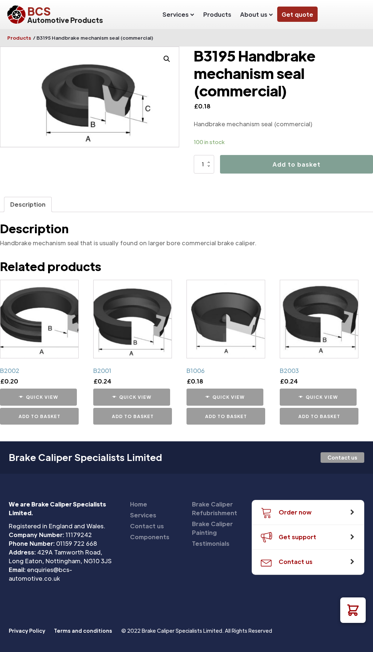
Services (175, 14)
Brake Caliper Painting (212, 528)
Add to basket (296, 164)
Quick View (42, 397)
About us (253, 14)
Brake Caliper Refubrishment (214, 508)
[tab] (28, 204)
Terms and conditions (83, 630)
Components (149, 537)
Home (138, 504)
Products (217, 14)
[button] (353, 610)
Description (28, 204)
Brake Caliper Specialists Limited (85, 457)
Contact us (342, 457)
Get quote (297, 14)
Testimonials (210, 543)
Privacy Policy (27, 630)
